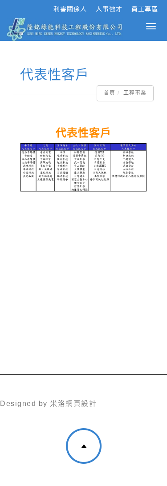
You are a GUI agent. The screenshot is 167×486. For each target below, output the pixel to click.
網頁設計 (81, 403)
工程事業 (135, 93)
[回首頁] (65, 29)
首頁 (109, 93)
